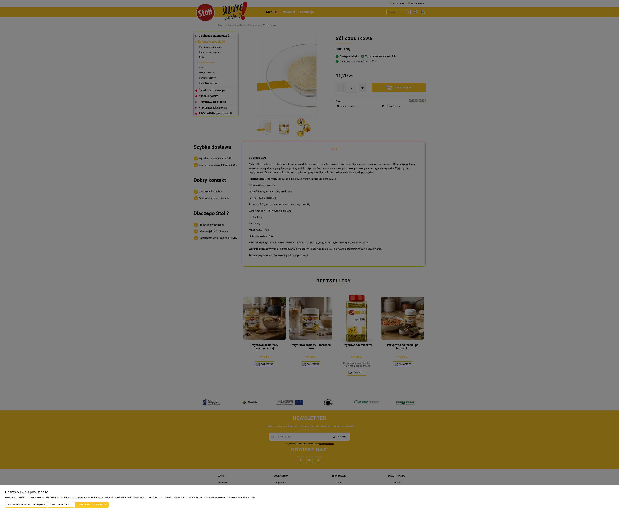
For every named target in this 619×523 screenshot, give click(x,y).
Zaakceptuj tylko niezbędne (26, 504)
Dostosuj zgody (61, 504)
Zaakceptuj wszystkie (91, 504)
